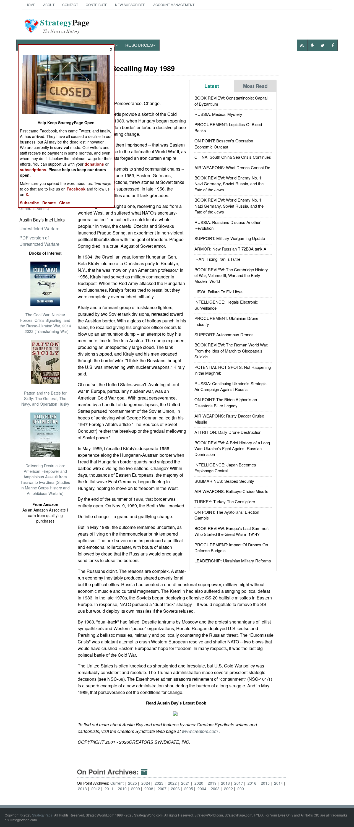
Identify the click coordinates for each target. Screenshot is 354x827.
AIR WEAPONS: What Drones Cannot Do (232, 167)
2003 (216, 788)
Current (117, 783)
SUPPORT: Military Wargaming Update (229, 238)
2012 (96, 788)
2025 (133, 783)
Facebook (76, 189)
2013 (83, 788)
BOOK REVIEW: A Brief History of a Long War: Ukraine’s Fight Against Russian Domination (232, 448)
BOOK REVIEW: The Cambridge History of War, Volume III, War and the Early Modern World (231, 275)
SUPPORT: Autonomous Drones (224, 334)
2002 (229, 788)
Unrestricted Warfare (39, 228)
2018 (226, 783)
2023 (160, 783)
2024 (146, 783)
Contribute (96, 4)
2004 (202, 788)
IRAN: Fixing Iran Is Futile (217, 259)
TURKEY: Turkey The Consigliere (224, 501)
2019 (213, 783)
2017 (239, 783)
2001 (241, 788)
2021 (186, 783)
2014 (279, 783)
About (48, 4)
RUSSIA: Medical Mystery (218, 114)
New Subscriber (130, 4)
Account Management (173, 4)
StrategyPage (42, 815)
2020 (199, 783)
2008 (149, 788)
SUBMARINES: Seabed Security (224, 481)
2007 (163, 788)
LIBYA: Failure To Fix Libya (218, 291)
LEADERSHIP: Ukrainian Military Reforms (232, 560)
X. (27, 194)
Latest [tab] (211, 86)
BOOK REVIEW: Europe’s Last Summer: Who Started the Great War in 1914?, (231, 531)
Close (64, 202)
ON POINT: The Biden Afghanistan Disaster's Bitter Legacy (225, 402)
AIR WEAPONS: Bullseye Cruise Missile (231, 491)
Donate (49, 202)
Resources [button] (139, 45)
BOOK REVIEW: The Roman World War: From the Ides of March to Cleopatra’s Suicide (231, 350)
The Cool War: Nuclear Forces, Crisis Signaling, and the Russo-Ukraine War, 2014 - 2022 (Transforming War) (45, 323)
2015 (266, 783)
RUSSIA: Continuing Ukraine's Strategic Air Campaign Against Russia (230, 386)
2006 (176, 788)
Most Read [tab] (255, 86)
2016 (252, 783)
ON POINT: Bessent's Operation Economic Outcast (223, 143)
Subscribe (29, 202)
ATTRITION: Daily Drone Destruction (227, 432)
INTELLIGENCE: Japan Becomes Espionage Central (225, 467)
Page (65, 26)
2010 (123, 788)
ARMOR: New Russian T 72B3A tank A (230, 249)
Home (30, 4)
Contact (70, 4)
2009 (136, 788)
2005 (189, 788)
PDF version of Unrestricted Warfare (39, 240)
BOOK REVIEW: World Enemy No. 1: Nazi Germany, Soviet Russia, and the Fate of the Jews (229, 183)
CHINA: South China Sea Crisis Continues (232, 157)
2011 (109, 788)
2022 (173, 783)
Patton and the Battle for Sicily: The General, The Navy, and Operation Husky (45, 398)
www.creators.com (200, 731)
